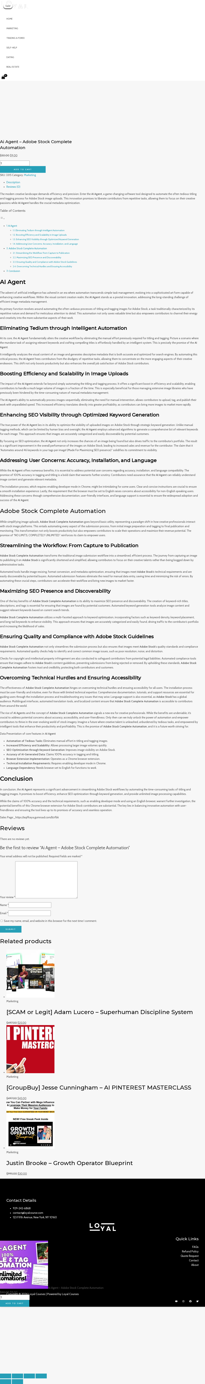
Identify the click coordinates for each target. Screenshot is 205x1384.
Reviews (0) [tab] (13, 186)
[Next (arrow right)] (17, 1381)
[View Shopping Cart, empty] (3, 77)
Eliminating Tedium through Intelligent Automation (40, 230)
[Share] (29, 1376)
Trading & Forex (15, 38)
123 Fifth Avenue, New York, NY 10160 (35, 1217)
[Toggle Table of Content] (2, 218)
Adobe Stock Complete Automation (28, 248)
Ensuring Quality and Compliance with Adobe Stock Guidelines (46, 262)
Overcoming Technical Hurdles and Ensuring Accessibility (44, 266)
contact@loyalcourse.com (28, 1212)
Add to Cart (23, 169)
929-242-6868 (22, 1208)
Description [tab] (13, 182)
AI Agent (12, 225)
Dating (10, 57)
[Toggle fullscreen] (17, 1376)
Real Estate (12, 66)
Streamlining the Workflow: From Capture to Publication (43, 253)
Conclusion (14, 271)
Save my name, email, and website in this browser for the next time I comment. (50, 921)
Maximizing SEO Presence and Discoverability (38, 257)
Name (4, 905)
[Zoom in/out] (5, 1376)
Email (4, 913)
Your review (7, 897)
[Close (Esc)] (41, 1376)
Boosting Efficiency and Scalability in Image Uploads (41, 235)
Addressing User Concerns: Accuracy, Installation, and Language (47, 244)
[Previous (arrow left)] (5, 1381)
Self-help (11, 47)
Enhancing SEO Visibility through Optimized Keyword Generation (47, 239)
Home (9, 18)
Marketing (12, 28)
